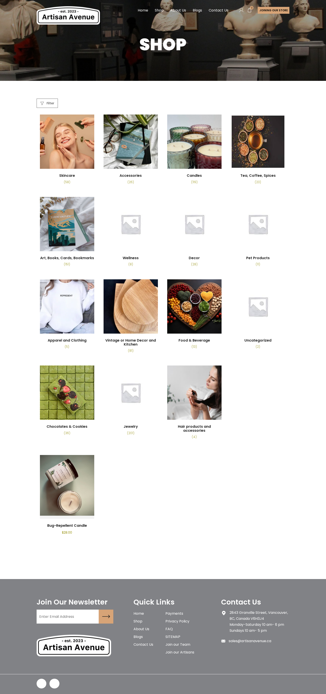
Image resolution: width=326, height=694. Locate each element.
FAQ (169, 629)
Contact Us (218, 10)
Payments (174, 613)
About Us (178, 10)
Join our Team (177, 644)
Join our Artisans (179, 652)
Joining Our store (273, 10)
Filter (50, 103)
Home (143, 10)
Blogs (197, 10)
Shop (159, 10)
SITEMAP (172, 636)
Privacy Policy (177, 621)
